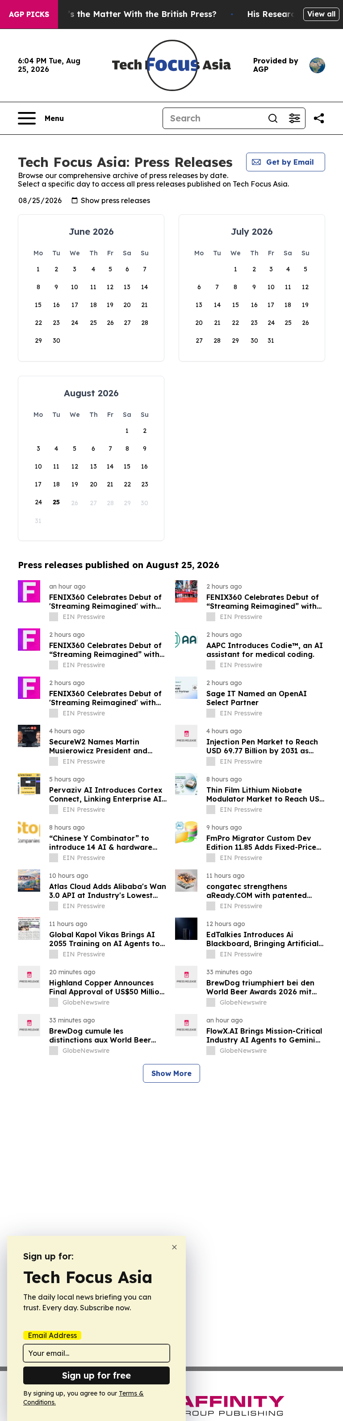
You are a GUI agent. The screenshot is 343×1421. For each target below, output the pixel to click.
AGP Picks (29, 14)
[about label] (53, 616)
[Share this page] (319, 118)
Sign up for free (96, 1375)
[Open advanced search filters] (294, 118)
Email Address (52, 1335)
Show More (171, 1073)
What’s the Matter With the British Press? (131, 14)
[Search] (273, 118)
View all (321, 13)
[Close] (174, 1247)
